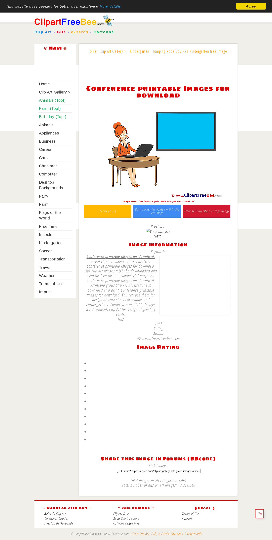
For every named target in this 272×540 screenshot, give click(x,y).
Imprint (45, 292)
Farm (44, 204)
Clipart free (121, 513)
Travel (44, 267)
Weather (47, 275)
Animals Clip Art (55, 513)
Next (157, 236)
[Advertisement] (158, 72)
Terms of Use (51, 284)
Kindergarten (51, 243)
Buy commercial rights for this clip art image (157, 211)
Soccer (45, 251)
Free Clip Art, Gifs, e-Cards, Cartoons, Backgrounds (167, 533)
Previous (157, 226)
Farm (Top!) (50, 108)
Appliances (49, 133)
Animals (46, 125)
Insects (45, 234)
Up (259, 514)
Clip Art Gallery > (54, 92)
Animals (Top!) (52, 100)
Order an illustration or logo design (206, 211)
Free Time (48, 226)
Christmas (48, 166)
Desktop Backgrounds (58, 523)
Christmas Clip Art (56, 518)
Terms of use (107, 211)
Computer (48, 174)
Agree (251, 6)
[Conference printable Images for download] (158, 196)
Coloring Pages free (126, 523)
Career (45, 149)
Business (47, 141)
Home (44, 84)
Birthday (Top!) (52, 116)
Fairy (43, 196)
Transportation (52, 259)
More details (110, 6)
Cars (43, 158)
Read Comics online (126, 518)
